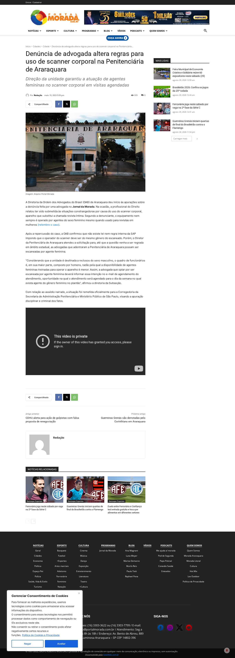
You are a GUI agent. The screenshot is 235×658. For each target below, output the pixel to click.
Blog (107, 30)
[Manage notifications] (227, 650)
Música (83, 555)
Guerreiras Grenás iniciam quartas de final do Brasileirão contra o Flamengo (191, 124)
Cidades (37, 46)
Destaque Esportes (34, 501)
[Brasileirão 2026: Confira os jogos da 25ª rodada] (162, 92)
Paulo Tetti (132, 571)
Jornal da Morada (107, 550)
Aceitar (61, 643)
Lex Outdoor (193, 576)
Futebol (61, 555)
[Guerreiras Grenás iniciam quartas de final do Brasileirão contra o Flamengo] (85, 489)
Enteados (165, 571)
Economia (38, 560)
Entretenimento (83, 571)
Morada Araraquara (193, 555)
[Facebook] (58, 104)
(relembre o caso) (48, 224)
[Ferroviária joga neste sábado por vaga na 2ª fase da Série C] (44, 489)
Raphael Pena (131, 576)
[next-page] (33, 521)
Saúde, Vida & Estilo (37, 581)
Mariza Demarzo (132, 560)
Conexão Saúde (165, 566)
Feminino (61, 581)
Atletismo (61, 571)
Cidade (46, 46)
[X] (66, 104)
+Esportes (62, 560)
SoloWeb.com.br (111, 654)
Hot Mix (193, 571)
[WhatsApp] (74, 104)
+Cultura (83, 586)
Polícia (38, 576)
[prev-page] (28, 521)
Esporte (51, 30)
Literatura (83, 576)
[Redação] (28, 95)
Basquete (61, 550)
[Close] (79, 593)
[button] (205, 31)
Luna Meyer (131, 555)
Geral (38, 550)
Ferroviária (61, 576)
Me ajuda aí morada (165, 550)
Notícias (33, 30)
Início (28, 46)
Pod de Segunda (166, 555)
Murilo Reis (131, 566)
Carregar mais (180, 138)
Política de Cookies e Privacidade (41, 635)
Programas (89, 30)
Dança (84, 560)
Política (37, 566)
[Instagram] (166, 628)
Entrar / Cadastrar (34, 2)
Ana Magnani (131, 550)
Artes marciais (62, 566)
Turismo (38, 586)
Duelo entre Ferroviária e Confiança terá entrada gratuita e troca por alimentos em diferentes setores (125, 509)
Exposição (83, 566)
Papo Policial (166, 560)
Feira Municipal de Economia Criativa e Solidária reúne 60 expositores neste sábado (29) (189, 72)
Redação (38, 95)
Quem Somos (157, 30)
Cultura (69, 30)
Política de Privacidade (193, 581)
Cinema (83, 550)
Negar (27, 643)
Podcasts (136, 30)
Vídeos (121, 30)
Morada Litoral (193, 560)
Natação (62, 586)
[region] (45, 620)
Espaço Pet (38, 571)
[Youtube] (185, 628)
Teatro (84, 581)
